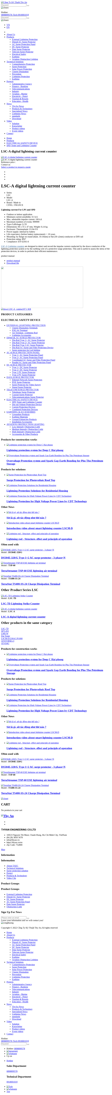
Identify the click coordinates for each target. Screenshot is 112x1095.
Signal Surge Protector (21, 387)
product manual (13, 260)
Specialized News (19, 111)
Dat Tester (5, 636)
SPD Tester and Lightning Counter (22, 145)
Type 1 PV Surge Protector (23, 372)
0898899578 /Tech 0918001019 (15, 15)
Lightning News (19, 113)
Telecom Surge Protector (22, 52)
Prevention (16, 74)
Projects (10, 81)
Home (9, 138)
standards (16, 116)
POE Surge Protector (21, 382)
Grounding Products (21, 414)
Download (16, 118)
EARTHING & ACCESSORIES (21, 412)
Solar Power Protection (22, 69)
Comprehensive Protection (23, 64)
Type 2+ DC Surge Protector (24, 370)
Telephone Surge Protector (23, 392)
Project (10, 873)
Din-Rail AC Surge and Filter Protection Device (32, 347)
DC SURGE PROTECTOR (19, 365)
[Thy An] (7, 816)
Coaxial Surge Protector (22, 394)
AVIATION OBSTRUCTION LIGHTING (25, 424)
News (9, 104)
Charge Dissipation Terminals (25, 328)
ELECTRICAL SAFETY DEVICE (22, 143)
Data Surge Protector (21, 49)
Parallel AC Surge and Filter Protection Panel (31, 362)
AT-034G (5, 643)
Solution (15, 123)
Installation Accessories (22, 422)
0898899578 (19, 1048)
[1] (28, 918)
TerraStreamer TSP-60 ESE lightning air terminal (29, 570)
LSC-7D (5, 628)
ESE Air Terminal (19, 330)
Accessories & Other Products (25, 434)
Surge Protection (19, 66)
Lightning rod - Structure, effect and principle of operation (39, 539)
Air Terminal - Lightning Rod (25, 333)
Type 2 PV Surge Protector (23, 375)
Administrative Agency (22, 84)
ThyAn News (18, 106)
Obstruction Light (14, 907)
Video (9, 121)
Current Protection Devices (23, 407)
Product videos (18, 128)
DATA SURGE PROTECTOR (20, 377)
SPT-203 (5, 631)
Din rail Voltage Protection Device (27, 404)
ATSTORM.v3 (7, 641)
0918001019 (12, 1082)
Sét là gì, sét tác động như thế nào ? (26, 517)
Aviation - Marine (19, 94)
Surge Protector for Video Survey (26, 385)
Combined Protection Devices (25, 409)
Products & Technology (22, 109)
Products (10, 37)
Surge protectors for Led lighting (26, 350)
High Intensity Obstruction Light (26, 432)
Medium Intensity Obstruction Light (27, 429)
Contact (10, 133)
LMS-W (4, 633)
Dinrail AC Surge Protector (24, 42)
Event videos (17, 131)
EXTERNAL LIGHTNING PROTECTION (26, 325)
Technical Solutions (15, 61)
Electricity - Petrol (20, 96)
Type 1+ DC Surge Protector (24, 367)
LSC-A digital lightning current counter (23, 616)
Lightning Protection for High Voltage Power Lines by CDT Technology (47, 501)
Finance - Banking (20, 86)
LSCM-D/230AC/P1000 (12, 638)
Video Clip (11, 878)
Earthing (15, 57)
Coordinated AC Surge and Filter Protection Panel (33, 360)
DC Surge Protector (20, 47)
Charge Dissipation (20, 71)
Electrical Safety (19, 54)
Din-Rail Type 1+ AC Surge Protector (28, 340)
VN (8, 25)
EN (8, 27)
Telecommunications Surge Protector (28, 397)
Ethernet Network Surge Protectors (27, 380)
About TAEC (12, 866)
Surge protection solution (17, 871)
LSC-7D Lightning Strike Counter (20, 603)
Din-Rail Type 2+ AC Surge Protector (28, 342)
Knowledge (17, 126)
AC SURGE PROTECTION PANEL (23, 352)
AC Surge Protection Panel (23, 44)
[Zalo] (10, 1086)
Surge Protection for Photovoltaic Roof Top (31, 480)
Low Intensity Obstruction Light (26, 427)
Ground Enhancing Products (24, 419)
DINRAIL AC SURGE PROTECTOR (24, 338)
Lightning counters (16, 246)
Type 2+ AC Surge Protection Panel (27, 357)
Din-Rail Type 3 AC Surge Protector (28, 345)
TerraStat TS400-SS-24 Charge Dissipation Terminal (30, 583)
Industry (15, 91)
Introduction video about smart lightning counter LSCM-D (40, 528)
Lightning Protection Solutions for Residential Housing (37, 490)
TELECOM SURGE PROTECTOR (23, 390)
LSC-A (4, 246)
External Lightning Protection (25, 39)
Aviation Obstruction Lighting (25, 59)
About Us (11, 34)
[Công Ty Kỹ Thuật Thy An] (14, 2)
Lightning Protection (21, 76)
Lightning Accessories (21, 335)
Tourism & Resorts (20, 99)
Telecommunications (21, 89)
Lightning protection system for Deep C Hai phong (35, 450)
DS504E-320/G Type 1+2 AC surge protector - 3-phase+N (33, 557)
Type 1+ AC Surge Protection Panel (27, 355)
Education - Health (20, 101)
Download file (13, 263)
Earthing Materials (20, 417)
